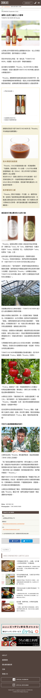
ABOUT (4, 655)
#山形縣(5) (6, 549)
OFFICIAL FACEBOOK (22, 679)
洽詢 (3, 669)
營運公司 (5, 674)
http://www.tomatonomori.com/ (11, 529)
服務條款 (5, 660)
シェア (16, 541)
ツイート (28, 541)
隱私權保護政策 (7, 664)
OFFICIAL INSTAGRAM (22, 685)
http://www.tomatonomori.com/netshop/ (13, 523)
